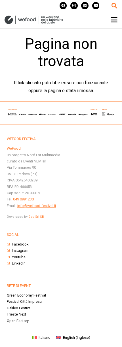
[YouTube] (96, 5)
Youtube (19, 257)
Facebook (20, 244)
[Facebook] (63, 5)
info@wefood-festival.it (36, 206)
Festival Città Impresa (24, 301)
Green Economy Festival (26, 295)
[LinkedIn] (85, 5)
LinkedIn (19, 263)
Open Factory (18, 321)
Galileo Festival (19, 308)
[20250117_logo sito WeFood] (34, 20)
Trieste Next (16, 314)
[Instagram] (74, 5)
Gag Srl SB (36, 217)
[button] (114, 5)
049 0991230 (23, 199)
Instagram (20, 250)
